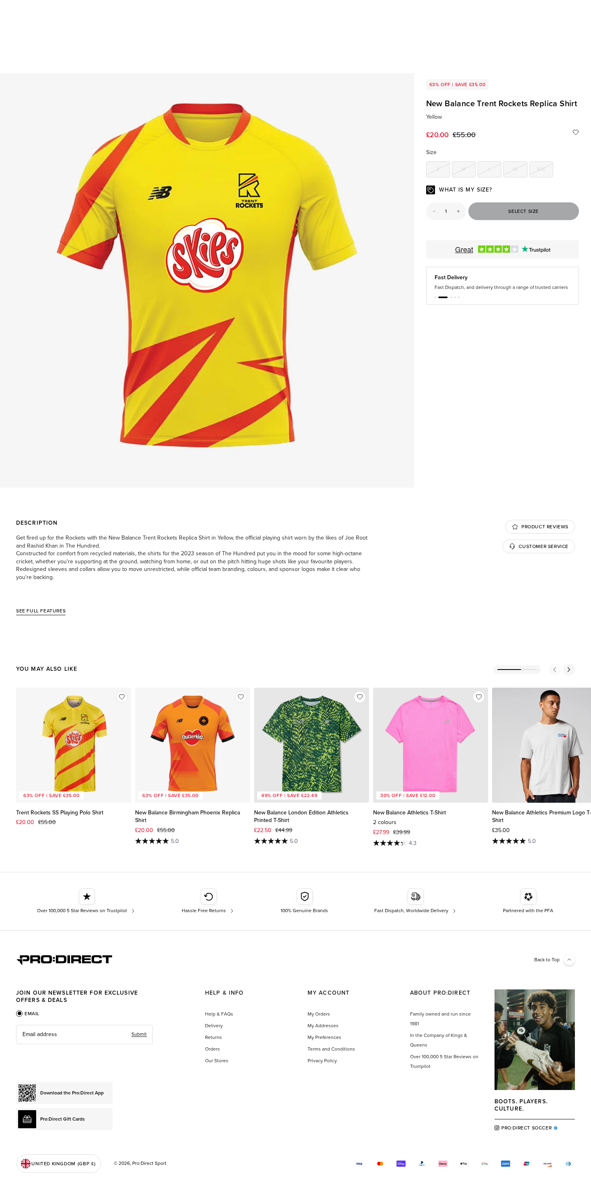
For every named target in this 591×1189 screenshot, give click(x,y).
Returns (213, 1037)
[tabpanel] (84, 1034)
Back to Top (547, 959)
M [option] (469, 170)
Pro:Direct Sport (149, 1163)
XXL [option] (545, 170)
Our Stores (216, 1060)
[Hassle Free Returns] (208, 901)
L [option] (494, 170)
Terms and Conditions (331, 1049)
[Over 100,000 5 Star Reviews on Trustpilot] (86, 901)
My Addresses (323, 1025)
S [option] (443, 170)
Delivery (214, 1025)
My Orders (319, 1014)
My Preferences (324, 1037)
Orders (212, 1049)
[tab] (27, 1013)
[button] (435, 304)
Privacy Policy (322, 1060)
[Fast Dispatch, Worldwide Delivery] (416, 901)
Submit (139, 1034)
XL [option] (520, 170)
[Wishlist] (576, 132)
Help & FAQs (219, 1014)
